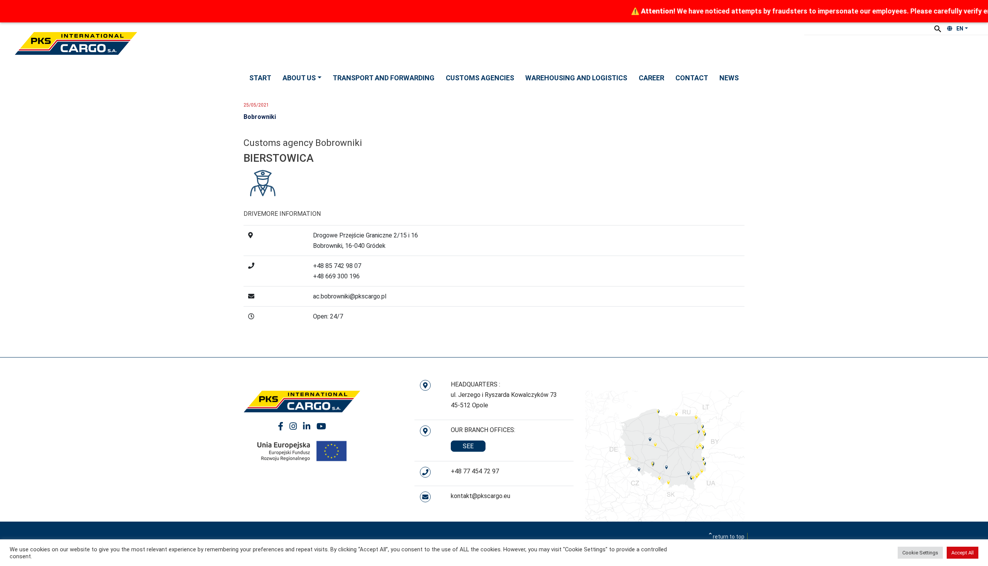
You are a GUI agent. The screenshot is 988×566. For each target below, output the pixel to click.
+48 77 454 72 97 (475, 471)
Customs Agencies (480, 78)
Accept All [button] (962, 553)
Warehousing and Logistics (576, 78)
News (729, 78)
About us (299, 78)
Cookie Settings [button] (920, 553)
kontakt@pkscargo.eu (480, 496)
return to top (728, 537)
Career (651, 78)
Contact (691, 78)
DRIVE (252, 213)
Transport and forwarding (384, 78)
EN (959, 28)
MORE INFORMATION (291, 213)
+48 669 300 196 (336, 276)
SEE (468, 446)
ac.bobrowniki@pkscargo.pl (349, 296)
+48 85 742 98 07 (337, 265)
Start (260, 78)
